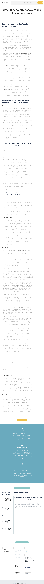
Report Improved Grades (18, 570)
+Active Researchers (18, 564)
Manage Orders (33, 2)
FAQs (24, 2)
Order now (40, 2)
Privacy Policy (5, 551)
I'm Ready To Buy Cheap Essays (22, 487)
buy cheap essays (20, 250)
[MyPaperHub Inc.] (6, 2)
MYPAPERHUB (20, 583)
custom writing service (26, 53)
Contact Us (5, 549)
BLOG (28, 2)
